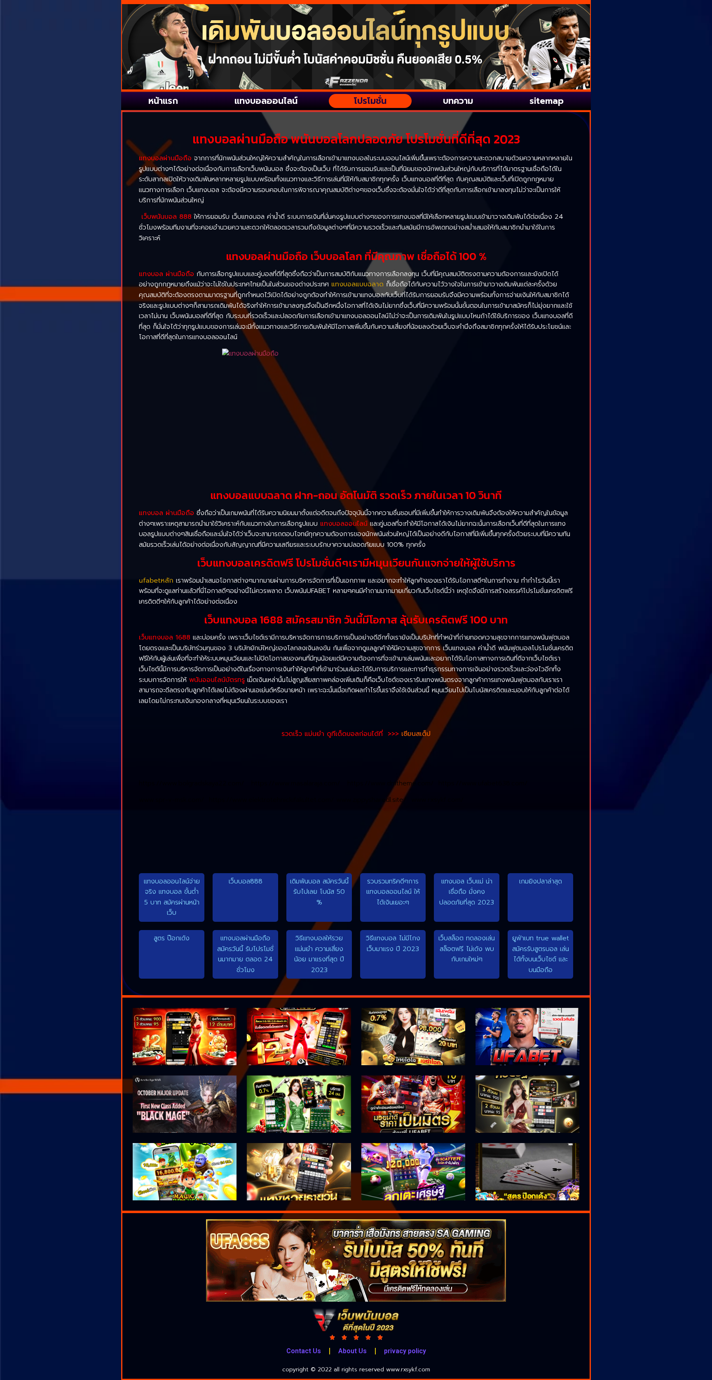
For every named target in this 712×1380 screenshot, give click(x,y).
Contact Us (303, 1351)
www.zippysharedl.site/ (373, 800)
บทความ (458, 101)
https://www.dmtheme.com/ (392, 783)
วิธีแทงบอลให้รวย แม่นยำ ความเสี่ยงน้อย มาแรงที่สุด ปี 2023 (319, 954)
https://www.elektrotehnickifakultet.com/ (272, 800)
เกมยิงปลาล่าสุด (540, 881)
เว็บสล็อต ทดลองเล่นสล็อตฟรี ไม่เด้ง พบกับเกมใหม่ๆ (466, 948)
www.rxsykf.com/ (437, 800)
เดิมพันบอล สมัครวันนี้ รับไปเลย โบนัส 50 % (319, 891)
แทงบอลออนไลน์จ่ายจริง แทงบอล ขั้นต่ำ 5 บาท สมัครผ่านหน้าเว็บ (172, 897)
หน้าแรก (163, 101)
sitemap (546, 101)
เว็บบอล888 (245, 881)
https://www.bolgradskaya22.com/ (195, 783)
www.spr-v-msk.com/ (174, 800)
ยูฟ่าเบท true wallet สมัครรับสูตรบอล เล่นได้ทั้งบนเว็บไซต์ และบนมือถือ (540, 954)
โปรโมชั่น (370, 101)
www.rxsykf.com (408, 1369)
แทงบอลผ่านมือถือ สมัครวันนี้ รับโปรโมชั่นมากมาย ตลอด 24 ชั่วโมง (245, 954)
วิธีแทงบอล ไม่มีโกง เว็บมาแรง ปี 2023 (393, 943)
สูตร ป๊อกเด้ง (172, 938)
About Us (352, 1351)
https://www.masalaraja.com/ (299, 783)
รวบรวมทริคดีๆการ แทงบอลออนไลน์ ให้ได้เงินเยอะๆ (393, 891)
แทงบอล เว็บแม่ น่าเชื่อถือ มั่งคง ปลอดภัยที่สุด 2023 (466, 891)
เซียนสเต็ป (416, 734)
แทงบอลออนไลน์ (265, 101)
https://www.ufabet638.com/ (482, 783)
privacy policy (405, 1351)
